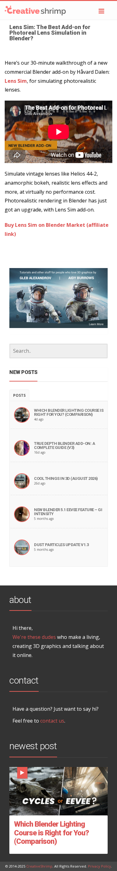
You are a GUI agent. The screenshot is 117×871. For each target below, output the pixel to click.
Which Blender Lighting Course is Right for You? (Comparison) (68, 412)
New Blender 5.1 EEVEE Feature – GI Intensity (68, 512)
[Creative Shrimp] (58, 10)
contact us (52, 720)
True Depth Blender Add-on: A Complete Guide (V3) (64, 445)
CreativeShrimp (39, 866)
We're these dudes (34, 637)
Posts (19, 395)
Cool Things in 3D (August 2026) (66, 478)
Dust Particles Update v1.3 (61, 545)
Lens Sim (16, 80)
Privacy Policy (99, 866)
